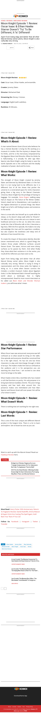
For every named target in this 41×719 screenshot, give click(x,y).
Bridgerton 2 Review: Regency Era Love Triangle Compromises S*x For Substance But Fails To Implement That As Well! (24, 465)
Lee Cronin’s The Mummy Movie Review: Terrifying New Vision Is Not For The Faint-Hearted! (24, 569)
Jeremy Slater (18, 544)
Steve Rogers (24, 197)
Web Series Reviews (20, 21)
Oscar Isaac (23, 546)
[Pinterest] (20, 693)
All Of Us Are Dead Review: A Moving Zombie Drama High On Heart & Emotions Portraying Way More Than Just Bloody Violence (25, 472)
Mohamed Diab (6, 546)
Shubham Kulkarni (7, 43)
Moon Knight (15, 546)
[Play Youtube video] (20, 440)
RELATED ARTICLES (8, 554)
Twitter (35, 521)
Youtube (4, 524)
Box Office (15, 583)
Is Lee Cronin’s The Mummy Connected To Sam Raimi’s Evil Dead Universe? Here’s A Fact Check (25, 560)
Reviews (9, 21)
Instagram (25, 521)
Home (3, 21)
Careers (19, 706)
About (9, 706)
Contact (14, 706)
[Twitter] (5, 541)
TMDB (25, 711)
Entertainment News (18, 564)
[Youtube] (26, 693)
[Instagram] (18, 693)
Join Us (11, 47)
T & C (23, 706)
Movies (33, 709)
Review (29, 546)
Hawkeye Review (7, 455)
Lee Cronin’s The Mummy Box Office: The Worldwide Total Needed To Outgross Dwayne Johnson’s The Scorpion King (24, 579)
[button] (31, 48)
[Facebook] (2, 541)
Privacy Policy (29, 706)
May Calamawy (27, 544)
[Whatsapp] (8, 541)
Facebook (14, 521)
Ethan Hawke (9, 544)
